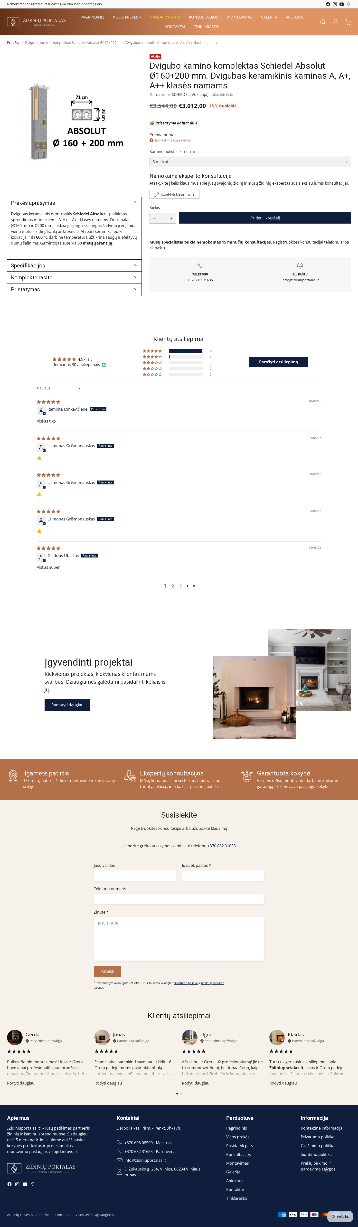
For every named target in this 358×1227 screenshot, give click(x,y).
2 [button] (173, 586)
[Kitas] (349, 1058)
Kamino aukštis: (172, 151)
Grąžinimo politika (317, 1145)
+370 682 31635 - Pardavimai (150, 1151)
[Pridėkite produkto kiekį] (171, 218)
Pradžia (13, 42)
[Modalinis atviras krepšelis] (348, 22)
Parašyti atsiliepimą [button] (278, 362)
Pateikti (107, 971)
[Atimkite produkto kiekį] (154, 218)
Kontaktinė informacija (321, 1128)
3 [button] (180, 586)
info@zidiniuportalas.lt (300, 280)
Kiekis (155, 207)
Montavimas (237, 1163)
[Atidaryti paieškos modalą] (323, 22)
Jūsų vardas (104, 865)
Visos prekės (237, 1137)
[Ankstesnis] (8, 1058)
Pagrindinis (236, 1128)
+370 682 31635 (200, 280)
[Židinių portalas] (36, 22)
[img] (48, 402)
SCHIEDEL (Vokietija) (190, 94)
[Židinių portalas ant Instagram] (334, 5)
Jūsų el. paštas (196, 865)
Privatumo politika (317, 1137)
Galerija (233, 1172)
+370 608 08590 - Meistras (148, 1142)
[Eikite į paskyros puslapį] (335, 22)
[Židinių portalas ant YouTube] (341, 5)
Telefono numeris (110, 888)
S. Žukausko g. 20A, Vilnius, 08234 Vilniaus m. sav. (162, 1172)
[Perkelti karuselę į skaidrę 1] (177, 1094)
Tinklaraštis (236, 1198)
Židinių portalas (57, 1214)
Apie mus (234, 1180)
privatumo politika (185, 983)
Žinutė (101, 912)
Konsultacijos (238, 1154)
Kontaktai (235, 1189)
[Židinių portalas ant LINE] (348, 5)
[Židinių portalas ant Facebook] (328, 5)
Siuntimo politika (316, 1154)
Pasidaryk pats (239, 1145)
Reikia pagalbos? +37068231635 (29, 4)
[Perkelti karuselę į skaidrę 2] (181, 1094)
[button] (152, 351)
